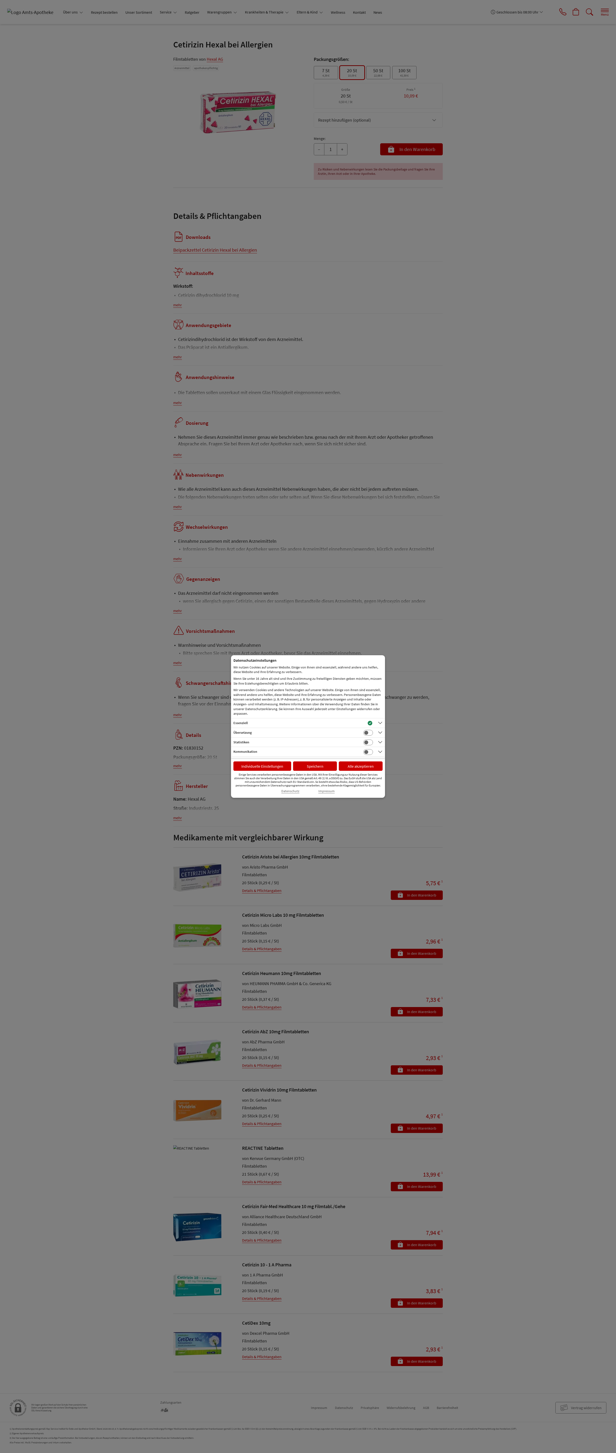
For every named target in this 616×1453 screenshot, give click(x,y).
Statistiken (241, 742)
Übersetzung (242, 732)
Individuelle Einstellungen (262, 766)
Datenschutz (290, 791)
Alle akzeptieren (361, 766)
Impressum (326, 791)
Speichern (315, 766)
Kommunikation (245, 751)
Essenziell (240, 723)
